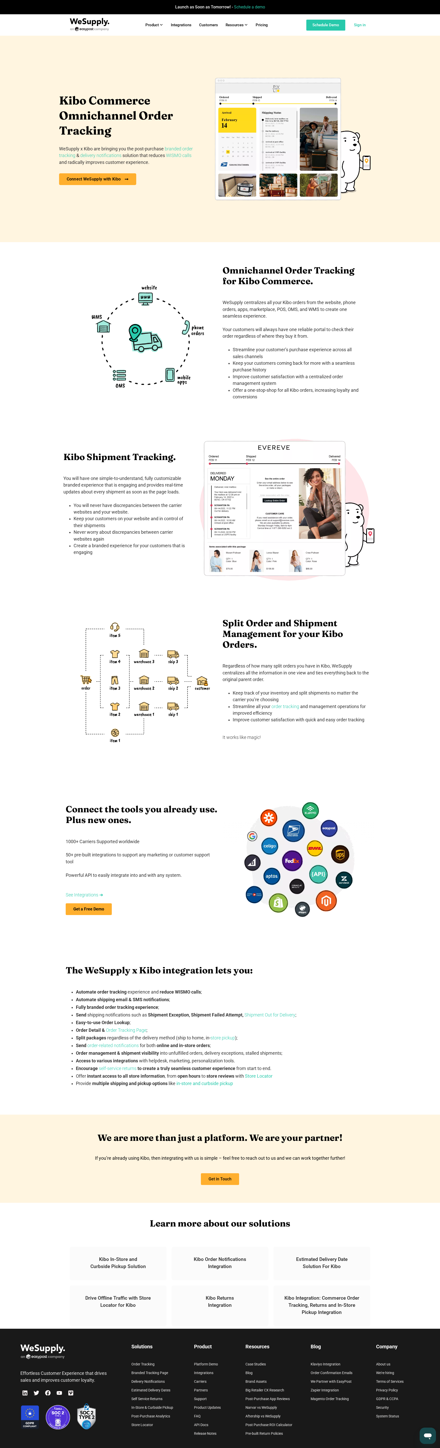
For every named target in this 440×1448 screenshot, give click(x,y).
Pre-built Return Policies (264, 1433)
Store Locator (142, 1425)
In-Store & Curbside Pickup (152, 1407)
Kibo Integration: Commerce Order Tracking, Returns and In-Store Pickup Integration (321, 1305)
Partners (201, 1390)
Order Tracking (143, 1364)
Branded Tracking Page (149, 1373)
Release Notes (205, 1433)
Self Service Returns (146, 1399)
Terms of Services (390, 1381)
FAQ (197, 1416)
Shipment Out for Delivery (269, 1014)
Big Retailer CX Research (264, 1390)
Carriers (200, 1381)
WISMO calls (178, 155)
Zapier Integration (325, 1390)
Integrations (181, 25)
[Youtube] (59, 1393)
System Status (387, 1416)
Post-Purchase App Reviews (267, 1399)
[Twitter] (36, 1393)
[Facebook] (47, 1393)
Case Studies (255, 1364)
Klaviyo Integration (325, 1364)
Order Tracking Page (126, 1030)
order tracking (285, 706)
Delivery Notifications (148, 1381)
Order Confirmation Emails (331, 1373)
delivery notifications (100, 155)
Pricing (262, 25)
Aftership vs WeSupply (263, 1416)
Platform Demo (206, 1364)
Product (152, 25)
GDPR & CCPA (387, 1399)
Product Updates (207, 1407)
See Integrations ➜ (84, 894)
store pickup (223, 1037)
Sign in (360, 25)
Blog (249, 1373)
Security (382, 1407)
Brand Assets (256, 1381)
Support (200, 1399)
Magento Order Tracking (330, 1399)
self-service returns (117, 1068)
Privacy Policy (387, 1390)
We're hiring (385, 1373)
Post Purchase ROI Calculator (268, 1425)
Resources (235, 25)
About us (383, 1364)
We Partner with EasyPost (331, 1381)
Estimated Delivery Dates (150, 1390)
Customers (208, 25)
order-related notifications (113, 1045)
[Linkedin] (24, 1393)
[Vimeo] (70, 1393)
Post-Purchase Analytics (150, 1416)
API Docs (201, 1425)
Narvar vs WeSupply (261, 1407)
